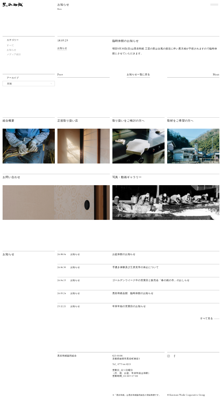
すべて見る (206, 318)
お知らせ (62, 48)
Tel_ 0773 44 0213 (121, 364)
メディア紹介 (14, 54)
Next (216, 74)
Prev (60, 74)
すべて (10, 45)
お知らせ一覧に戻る (138, 74)
